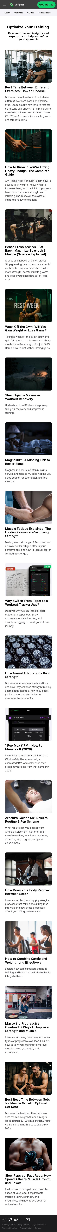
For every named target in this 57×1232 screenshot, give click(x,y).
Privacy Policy (26, 1228)
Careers (38, 1228)
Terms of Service (9, 1228)
